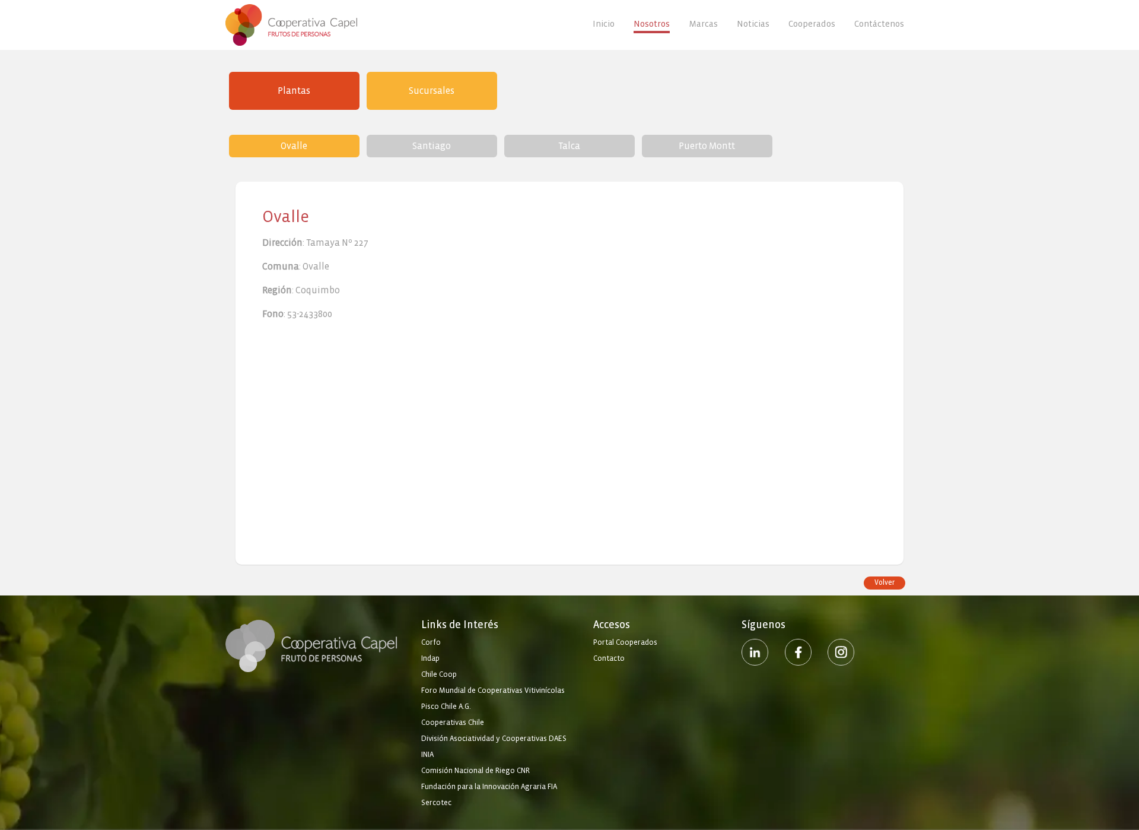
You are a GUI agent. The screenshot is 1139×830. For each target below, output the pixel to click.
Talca (569, 146)
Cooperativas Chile (452, 722)
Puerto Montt (707, 146)
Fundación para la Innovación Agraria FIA (489, 787)
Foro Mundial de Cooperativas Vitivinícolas (493, 690)
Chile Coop (439, 674)
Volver (884, 583)
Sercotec (436, 803)
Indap (430, 658)
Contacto (609, 658)
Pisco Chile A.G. (446, 706)
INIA (427, 754)
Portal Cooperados (625, 642)
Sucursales (431, 90)
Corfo (431, 642)
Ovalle (294, 146)
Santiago (431, 146)
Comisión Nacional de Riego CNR (475, 770)
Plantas (294, 90)
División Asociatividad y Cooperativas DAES (494, 738)
